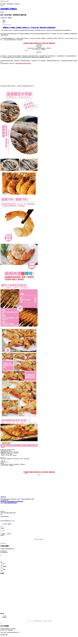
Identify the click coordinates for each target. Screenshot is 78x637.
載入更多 (2, 528)
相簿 (4, 20)
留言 (9, 520)
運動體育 (10, 17)
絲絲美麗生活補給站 (8, 9)
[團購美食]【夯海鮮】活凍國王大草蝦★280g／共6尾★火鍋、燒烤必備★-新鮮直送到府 (29, 27)
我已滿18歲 (3, 634)
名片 (4, 22)
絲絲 (1, 514)
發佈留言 (2, 535)
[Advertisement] (39, 74)
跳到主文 (2, 12)
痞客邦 (6, 520)
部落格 (4, 21)
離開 (6, 634)
